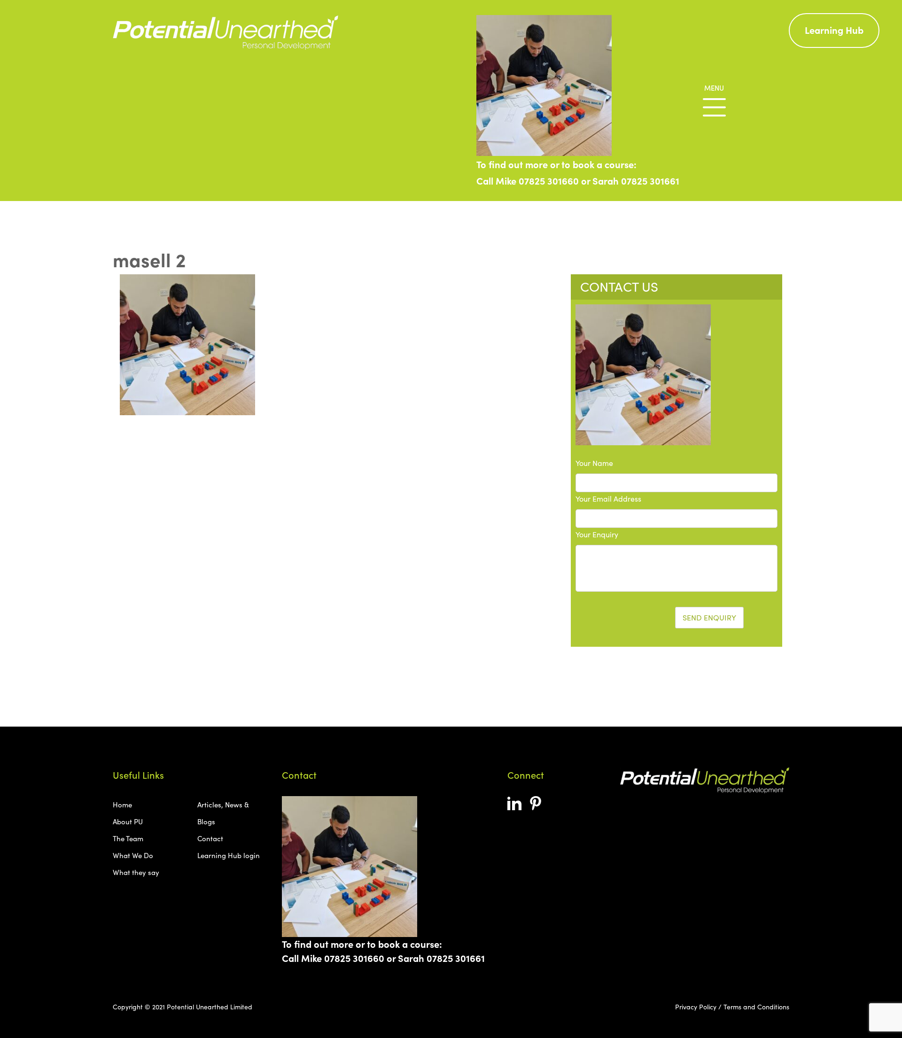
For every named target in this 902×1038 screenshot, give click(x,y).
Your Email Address (608, 499)
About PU (128, 821)
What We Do (133, 855)
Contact (210, 838)
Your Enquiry (596, 534)
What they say (136, 872)
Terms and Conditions (756, 1006)
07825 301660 (549, 180)
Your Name (594, 463)
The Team (128, 838)
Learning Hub (834, 29)
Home (122, 804)
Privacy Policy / (698, 1006)
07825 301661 (650, 180)
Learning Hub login (228, 855)
